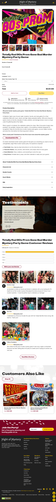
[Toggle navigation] (53, 2)
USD (8, 411)
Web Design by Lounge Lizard (27, 490)
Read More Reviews (28, 357)
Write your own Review (11, 267)
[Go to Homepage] (11, 439)
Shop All (7, 379)
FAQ (4, 182)
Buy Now (41, 93)
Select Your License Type (8, 79)
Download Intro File (12, 138)
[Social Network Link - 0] (44, 489)
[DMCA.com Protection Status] (6, 498)
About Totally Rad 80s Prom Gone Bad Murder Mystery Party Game (22, 162)
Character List (7, 167)
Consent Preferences (6, 492)
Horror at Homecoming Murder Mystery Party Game (39, 408)
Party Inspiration (8, 187)
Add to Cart (14, 93)
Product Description (8, 108)
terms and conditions (39, 102)
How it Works (6, 177)
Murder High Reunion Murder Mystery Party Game (14, 408)
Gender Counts (7, 172)
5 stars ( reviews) (13, 59)
